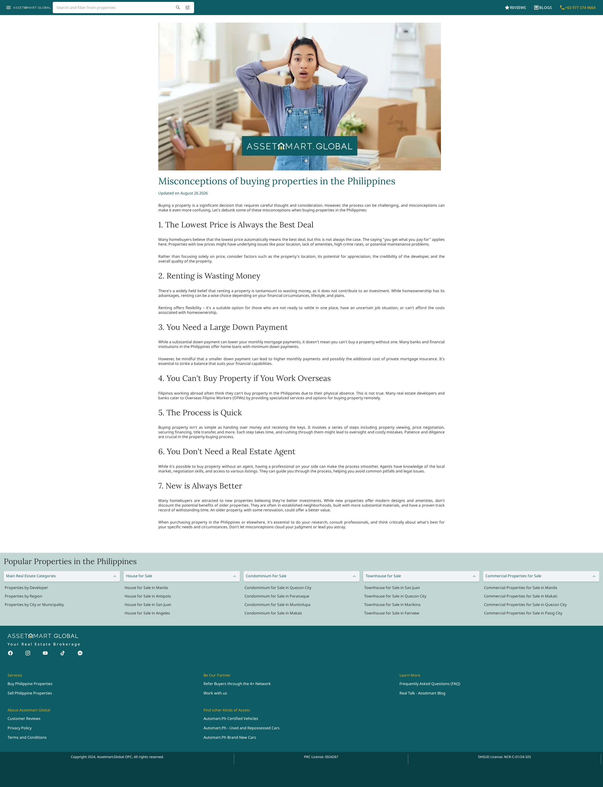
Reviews (518, 7)
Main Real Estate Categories (31, 575)
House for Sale (139, 575)
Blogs (545, 7)
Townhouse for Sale (383, 575)
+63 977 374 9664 (580, 7)
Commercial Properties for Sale (513, 575)
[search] (178, 7)
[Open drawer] (8, 7)
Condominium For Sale (266, 575)
